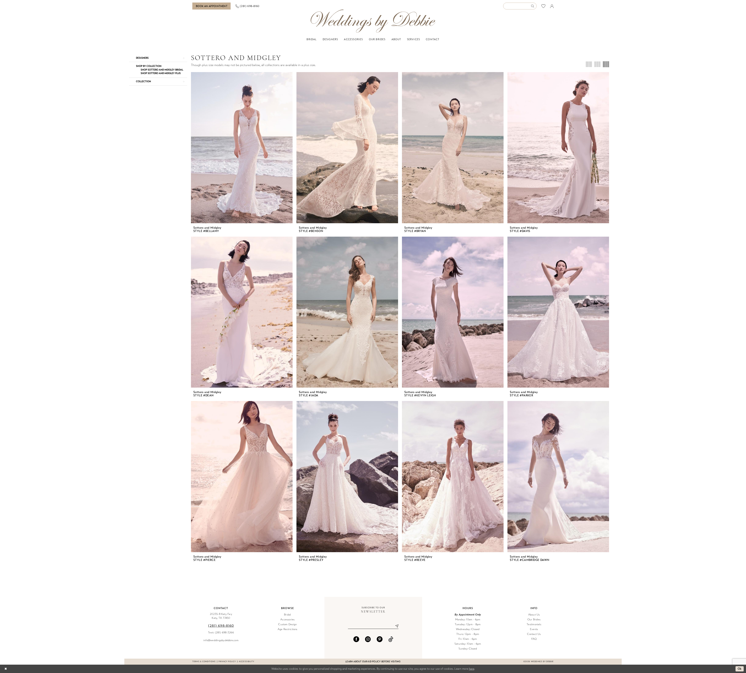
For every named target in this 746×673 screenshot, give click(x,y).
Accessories (287, 619)
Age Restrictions (287, 629)
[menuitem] (211, 6)
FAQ (534, 639)
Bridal (287, 614)
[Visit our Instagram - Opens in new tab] (368, 639)
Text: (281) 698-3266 (221, 632)
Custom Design (287, 624)
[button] (552, 6)
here (471, 668)
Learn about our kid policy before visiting (372, 661)
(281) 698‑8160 (221, 625)
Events (534, 629)
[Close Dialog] (5, 668)
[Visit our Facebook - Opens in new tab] (356, 639)
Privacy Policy (227, 661)
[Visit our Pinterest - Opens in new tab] (380, 639)
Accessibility (246, 661)
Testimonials (534, 624)
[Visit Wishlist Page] (543, 6)
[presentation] (242, 147)
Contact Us (534, 634)
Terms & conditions (203, 661)
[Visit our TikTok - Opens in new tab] (390, 639)
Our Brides (533, 619)
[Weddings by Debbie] (373, 21)
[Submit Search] (534, 6)
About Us (534, 614)
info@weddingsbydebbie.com (221, 640)
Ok (740, 668)
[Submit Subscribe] (395, 626)
